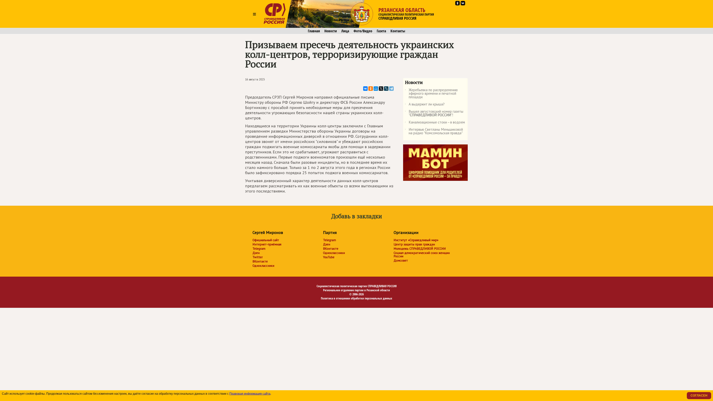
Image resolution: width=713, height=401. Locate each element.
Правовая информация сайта (249, 393)
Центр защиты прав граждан (414, 244)
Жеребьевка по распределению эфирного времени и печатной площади (431, 93)
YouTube (328, 257)
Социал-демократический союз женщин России (422, 254)
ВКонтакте (260, 261)
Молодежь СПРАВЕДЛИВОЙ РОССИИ (420, 248)
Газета (381, 31)
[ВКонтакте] (365, 88)
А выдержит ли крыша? (425, 104)
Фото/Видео (363, 31)
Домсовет (401, 260)
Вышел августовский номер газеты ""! (434, 113)
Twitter (258, 257)
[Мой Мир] (376, 88)
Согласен (699, 395)
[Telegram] (391, 88)
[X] (381, 88)
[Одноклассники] (370, 88)
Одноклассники (263, 265)
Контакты (397, 31)
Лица (345, 31)
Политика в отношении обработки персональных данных (356, 298)
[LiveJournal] (386, 88)
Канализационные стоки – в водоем (435, 122)
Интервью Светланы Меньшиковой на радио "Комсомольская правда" (434, 131)
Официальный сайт (266, 240)
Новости (330, 31)
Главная (314, 31)
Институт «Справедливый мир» (416, 240)
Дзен (256, 253)
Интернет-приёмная (267, 244)
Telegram (259, 248)
